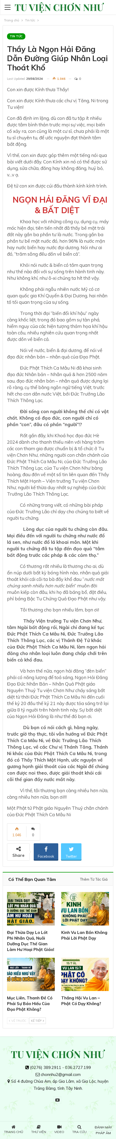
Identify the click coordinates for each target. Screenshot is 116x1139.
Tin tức (16, 36)
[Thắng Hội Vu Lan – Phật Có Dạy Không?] (85, 974)
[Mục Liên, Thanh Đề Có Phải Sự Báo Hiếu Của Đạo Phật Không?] (31, 974)
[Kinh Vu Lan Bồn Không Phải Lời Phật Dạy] (85, 909)
